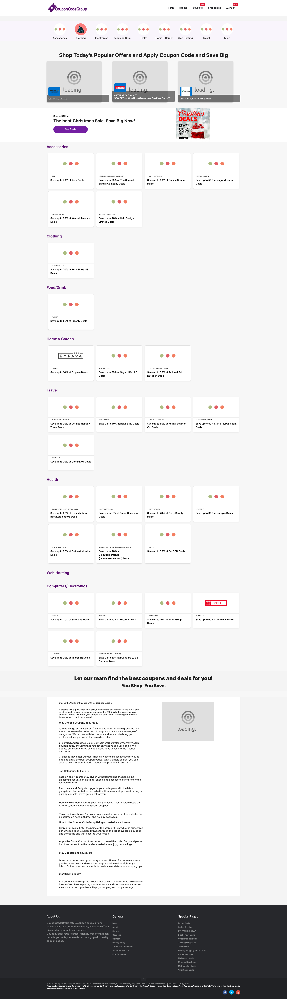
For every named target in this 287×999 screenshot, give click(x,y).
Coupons (198, 7)
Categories (214, 8)
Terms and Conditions (122, 946)
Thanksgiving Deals (187, 942)
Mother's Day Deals (187, 966)
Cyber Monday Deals (187, 939)
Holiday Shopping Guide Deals (192, 950)
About (115, 927)
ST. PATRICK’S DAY (187, 931)
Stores (183, 8)
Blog (114, 923)
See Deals (70, 129)
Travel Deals (183, 946)
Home (171, 8)
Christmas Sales (185, 954)
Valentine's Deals (186, 970)
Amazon (231, 7)
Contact (116, 939)
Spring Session (185, 927)
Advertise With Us (120, 950)
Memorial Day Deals (187, 962)
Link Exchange (119, 954)
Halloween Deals (186, 958)
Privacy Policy (118, 942)
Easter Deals (184, 923)
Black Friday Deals (186, 935)
